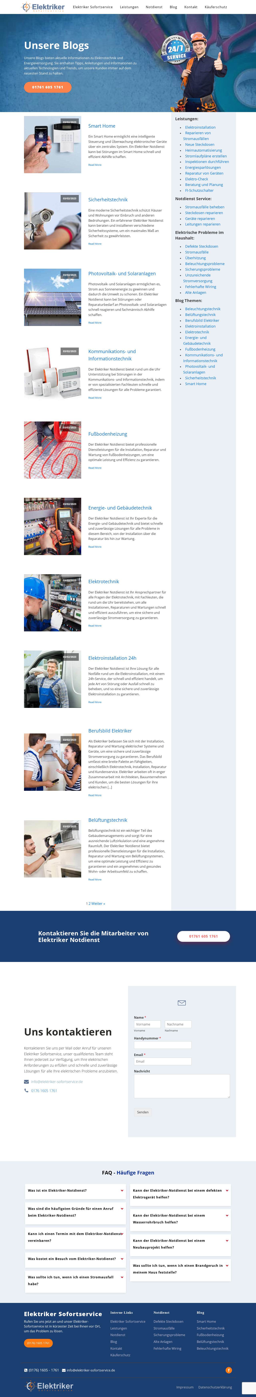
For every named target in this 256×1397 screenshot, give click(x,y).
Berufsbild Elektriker (110, 730)
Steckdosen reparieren (204, 212)
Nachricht (142, 1071)
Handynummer (147, 1038)
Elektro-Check (196, 179)
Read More (94, 165)
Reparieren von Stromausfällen (197, 135)
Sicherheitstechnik (108, 199)
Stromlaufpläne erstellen (206, 156)
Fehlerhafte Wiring (200, 286)
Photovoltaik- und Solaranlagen (122, 273)
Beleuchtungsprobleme (205, 263)
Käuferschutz (216, 7)
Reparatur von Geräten (204, 173)
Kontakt (191, 7)
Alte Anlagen (195, 292)
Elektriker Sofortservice (93, 7)
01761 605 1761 (47, 87)
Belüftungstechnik (107, 820)
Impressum (185, 1387)
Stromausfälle (197, 252)
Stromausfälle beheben (204, 207)
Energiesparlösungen (203, 167)
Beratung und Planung (204, 184)
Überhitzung (195, 257)
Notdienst (154, 7)
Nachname (171, 1030)
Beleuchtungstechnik (202, 308)
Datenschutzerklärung (215, 1387)
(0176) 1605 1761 (38, 1343)
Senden (143, 1112)
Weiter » (98, 903)
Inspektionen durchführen (207, 161)
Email (140, 1055)
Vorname (139, 1030)
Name (140, 1017)
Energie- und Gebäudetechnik (120, 508)
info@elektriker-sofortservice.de (57, 1081)
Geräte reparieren (200, 218)
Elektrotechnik (103, 581)
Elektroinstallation (200, 127)
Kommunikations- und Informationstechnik (112, 355)
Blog (173, 7)
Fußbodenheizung (107, 434)
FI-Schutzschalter (199, 190)
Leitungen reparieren (202, 224)
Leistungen (129, 7)
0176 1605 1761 (44, 1090)
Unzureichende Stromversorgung (197, 278)
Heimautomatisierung (203, 150)
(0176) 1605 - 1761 (44, 1370)
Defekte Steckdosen (201, 246)
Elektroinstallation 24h (112, 658)
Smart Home (101, 126)
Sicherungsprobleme (202, 269)
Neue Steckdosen (199, 144)
